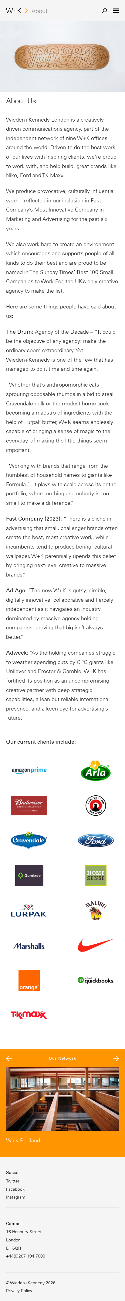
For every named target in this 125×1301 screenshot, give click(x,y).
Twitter (12, 1181)
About (40, 11)
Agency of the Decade (62, 332)
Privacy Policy (19, 1290)
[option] (62, 1105)
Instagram (15, 1197)
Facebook (15, 1189)
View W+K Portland (62, 1105)
